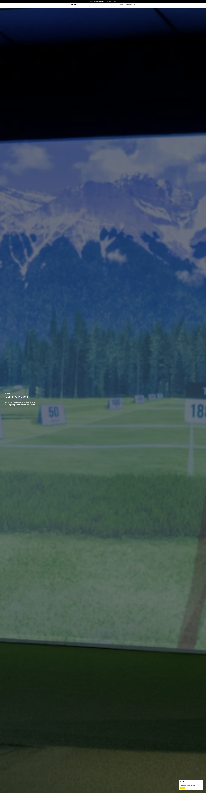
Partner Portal (129, 4)
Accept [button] (182, 787)
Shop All (96, 7)
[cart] (135, 7)
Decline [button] (188, 787)
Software (90, 7)
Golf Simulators (73, 7)
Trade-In (119, 7)
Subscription (82, 7)
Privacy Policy (192, 785)
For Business (104, 7)
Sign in (135, 4)
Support (112, 7)
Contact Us (122, 4)
